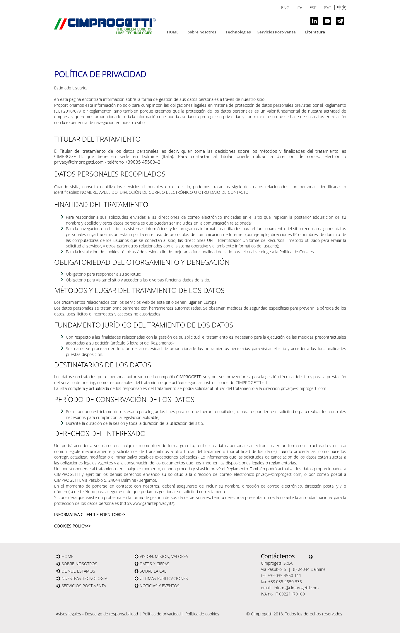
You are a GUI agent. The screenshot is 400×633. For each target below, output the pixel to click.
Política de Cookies (296, 251)
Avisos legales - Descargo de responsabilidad (97, 614)
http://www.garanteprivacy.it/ (147, 503)
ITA (299, 7)
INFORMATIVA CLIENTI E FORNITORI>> (89, 514)
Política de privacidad (162, 614)
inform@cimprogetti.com (296, 587)
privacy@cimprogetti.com (303, 388)
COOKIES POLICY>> (72, 526)
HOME (172, 32)
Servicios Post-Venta (276, 32)
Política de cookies (202, 614)
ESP (313, 7)
